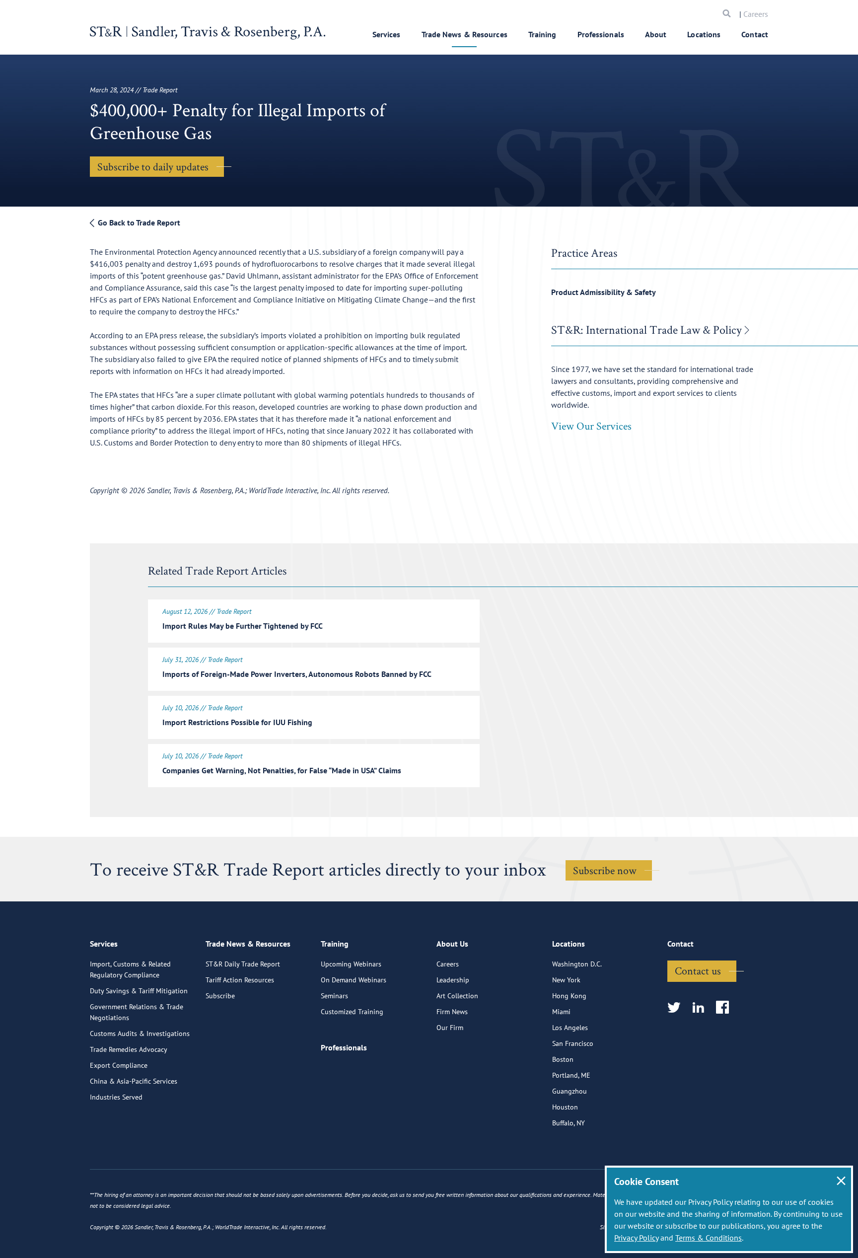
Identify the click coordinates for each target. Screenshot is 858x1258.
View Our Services (591, 426)
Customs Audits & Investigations (140, 1033)
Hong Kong (569, 995)
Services (386, 34)
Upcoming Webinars (351, 964)
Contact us (698, 970)
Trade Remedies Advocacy (128, 1049)
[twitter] (677, 1008)
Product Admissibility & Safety (603, 292)
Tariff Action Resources (240, 979)
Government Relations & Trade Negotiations (136, 1012)
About (656, 34)
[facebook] (725, 1008)
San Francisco (572, 1043)
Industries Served (116, 1097)
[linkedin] (701, 1008)
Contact (754, 34)
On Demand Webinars (353, 979)
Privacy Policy (636, 1238)
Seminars (334, 995)
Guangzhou (569, 1091)
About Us (452, 944)
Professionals (600, 34)
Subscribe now (605, 870)
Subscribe (220, 995)
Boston (562, 1059)
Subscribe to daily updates (153, 166)
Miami (561, 1011)
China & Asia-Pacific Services (133, 1081)
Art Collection (457, 995)
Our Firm (449, 1027)
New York (566, 979)
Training (542, 34)
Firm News (452, 1011)
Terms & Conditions (708, 1238)
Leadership (452, 979)
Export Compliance (118, 1065)
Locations (703, 34)
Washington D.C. (577, 964)
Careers (755, 14)
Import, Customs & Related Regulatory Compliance (130, 969)
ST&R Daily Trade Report (243, 964)
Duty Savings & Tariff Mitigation (139, 990)
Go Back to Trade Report (138, 222)
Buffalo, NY (568, 1122)
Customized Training (352, 1011)
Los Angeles (570, 1027)
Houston (565, 1107)
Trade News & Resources (464, 34)
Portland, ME (571, 1075)
